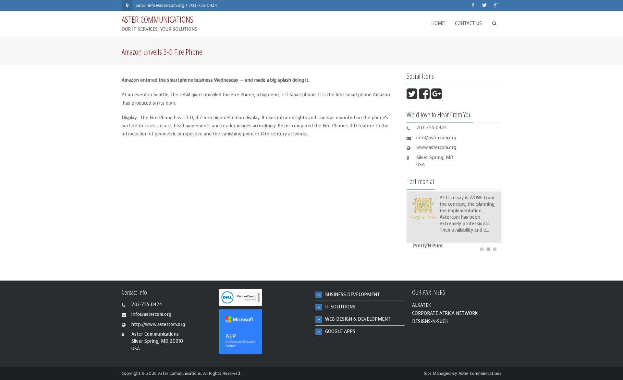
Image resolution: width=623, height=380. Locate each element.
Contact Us (468, 23)
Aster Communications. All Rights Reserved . (200, 373)
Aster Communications (479, 373)
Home (438, 23)
